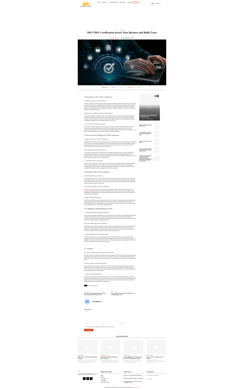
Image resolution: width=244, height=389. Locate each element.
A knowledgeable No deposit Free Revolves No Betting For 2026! (145, 133)
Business (122, 30)
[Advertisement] (122, 17)
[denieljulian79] (87, 302)
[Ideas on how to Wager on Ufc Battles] (157, 142)
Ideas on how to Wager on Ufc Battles (145, 142)
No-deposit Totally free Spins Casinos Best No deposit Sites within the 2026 (145, 150)
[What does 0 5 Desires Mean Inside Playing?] (149, 107)
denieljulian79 (115, 38)
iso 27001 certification (92, 285)
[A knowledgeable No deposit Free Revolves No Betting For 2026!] (157, 134)
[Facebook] (84, 378)
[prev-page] (155, 96)
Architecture (81, 355)
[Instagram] (87, 378)
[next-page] (158, 96)
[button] (141, 2)
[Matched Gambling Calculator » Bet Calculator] (157, 125)
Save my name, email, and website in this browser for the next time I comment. (100, 326)
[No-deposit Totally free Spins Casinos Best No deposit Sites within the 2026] (157, 150)
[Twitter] (91, 378)
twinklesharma (143, 118)
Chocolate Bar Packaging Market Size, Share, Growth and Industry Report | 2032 (95, 294)
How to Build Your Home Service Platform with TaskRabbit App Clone (122, 294)
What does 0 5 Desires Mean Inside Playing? (148, 116)
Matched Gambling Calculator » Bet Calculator (110, 357)
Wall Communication (136, 387)
